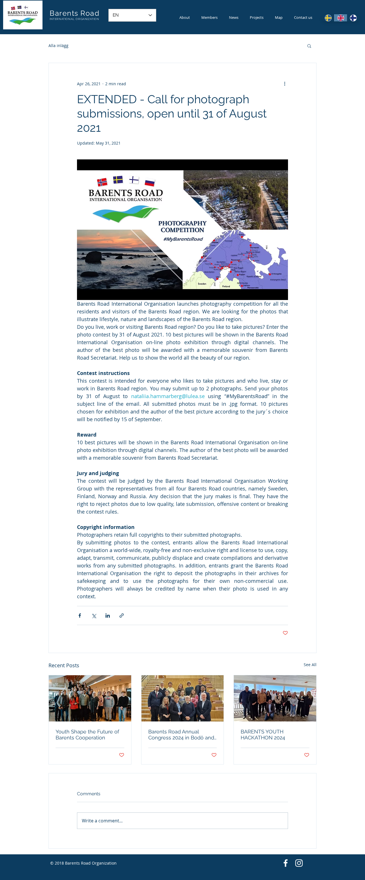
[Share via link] (121, 615)
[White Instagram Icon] (299, 863)
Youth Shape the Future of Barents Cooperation (87, 735)
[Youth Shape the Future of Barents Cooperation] (90, 698)
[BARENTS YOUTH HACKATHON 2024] (275, 698)
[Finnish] (353, 17)
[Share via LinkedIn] (107, 615)
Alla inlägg (58, 45)
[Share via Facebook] (79, 615)
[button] (309, 45)
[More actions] (284, 83)
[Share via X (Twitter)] (93, 615)
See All (310, 664)
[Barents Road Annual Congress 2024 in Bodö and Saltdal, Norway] (182, 698)
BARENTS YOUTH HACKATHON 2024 (263, 735)
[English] (340, 17)
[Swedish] (328, 17)
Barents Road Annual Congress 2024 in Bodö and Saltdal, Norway (181, 735)
